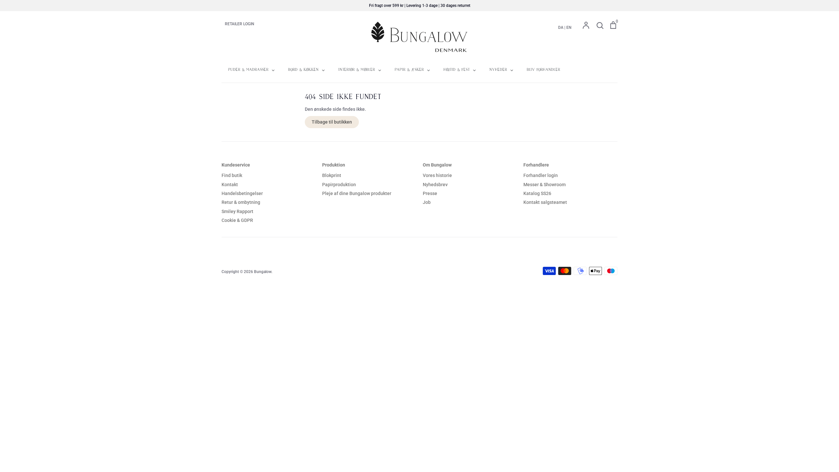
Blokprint (331, 175)
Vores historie (437, 175)
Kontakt (230, 184)
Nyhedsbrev (435, 184)
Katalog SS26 (537, 193)
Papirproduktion (339, 184)
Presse (430, 193)
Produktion (333, 164)
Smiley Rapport (237, 211)
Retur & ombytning (241, 202)
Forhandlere (536, 164)
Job (427, 202)
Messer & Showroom (544, 184)
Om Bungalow (437, 164)
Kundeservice (236, 164)
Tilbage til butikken (332, 122)
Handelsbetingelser (242, 193)
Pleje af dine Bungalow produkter (356, 193)
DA (560, 27)
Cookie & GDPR (237, 220)
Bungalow (262, 271)
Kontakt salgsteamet (545, 202)
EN (569, 27)
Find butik (232, 175)
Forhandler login (540, 175)
